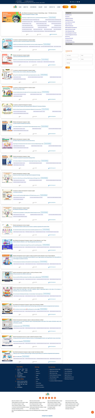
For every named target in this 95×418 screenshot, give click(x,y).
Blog (45, 7)
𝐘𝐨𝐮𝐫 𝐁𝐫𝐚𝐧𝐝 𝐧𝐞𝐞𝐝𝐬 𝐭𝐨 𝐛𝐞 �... (21, 325)
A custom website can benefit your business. (21, 123)
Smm (37, 381)
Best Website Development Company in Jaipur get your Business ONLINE (28, 304)
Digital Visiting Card (68, 23)
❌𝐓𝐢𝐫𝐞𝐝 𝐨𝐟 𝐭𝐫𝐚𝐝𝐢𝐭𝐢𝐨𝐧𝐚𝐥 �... (21, 356)
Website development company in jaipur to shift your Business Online (27, 272)
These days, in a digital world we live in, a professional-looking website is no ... (38, 17)
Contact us (38, 373)
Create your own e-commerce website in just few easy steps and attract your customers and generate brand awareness (36, 306)
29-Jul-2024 (35, 150)
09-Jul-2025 (39, 34)
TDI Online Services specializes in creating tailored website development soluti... (30, 212)
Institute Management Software (71, 34)
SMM (74, 6)
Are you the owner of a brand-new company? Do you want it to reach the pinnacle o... (31, 244)
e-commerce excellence (17, 192)
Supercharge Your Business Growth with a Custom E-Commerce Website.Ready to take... (32, 143)
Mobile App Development (69, 378)
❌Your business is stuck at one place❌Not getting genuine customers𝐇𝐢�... (30, 309)
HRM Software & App (53, 373)
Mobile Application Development (71, 27)
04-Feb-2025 (35, 49)
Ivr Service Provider (53, 378)
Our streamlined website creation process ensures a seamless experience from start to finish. (31, 226)
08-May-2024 (35, 331)
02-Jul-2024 (35, 202)
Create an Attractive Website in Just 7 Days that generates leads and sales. (27, 241)
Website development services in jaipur (21, 225)
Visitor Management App (69, 31)
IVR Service (67, 16)
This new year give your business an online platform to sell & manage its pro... (30, 261)
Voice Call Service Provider (70, 22)
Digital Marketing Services (69, 42)
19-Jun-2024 (35, 234)
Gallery (40, 7)
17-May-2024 (35, 282)
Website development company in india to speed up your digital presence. (28, 287)
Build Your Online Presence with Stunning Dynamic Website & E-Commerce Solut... (30, 109)
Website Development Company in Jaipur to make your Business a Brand (28, 319)
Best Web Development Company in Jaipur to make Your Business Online (28, 352)
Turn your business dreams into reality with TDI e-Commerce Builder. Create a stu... (30, 92)
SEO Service (67, 36)
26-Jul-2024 (35, 185)
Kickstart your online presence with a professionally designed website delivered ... (30, 59)
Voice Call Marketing (68, 371)
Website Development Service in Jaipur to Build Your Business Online (27, 336)
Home (20, 7)
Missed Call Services (68, 373)
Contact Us (52, 7)
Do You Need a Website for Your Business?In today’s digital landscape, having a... (30, 126)
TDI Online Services (68, 40)
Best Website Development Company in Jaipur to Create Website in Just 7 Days (29, 240)
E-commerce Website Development (56, 380)
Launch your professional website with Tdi (21, 56)
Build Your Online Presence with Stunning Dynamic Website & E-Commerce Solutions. (29, 106)
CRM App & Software (69, 18)
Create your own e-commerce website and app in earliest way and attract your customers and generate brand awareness (36, 353)
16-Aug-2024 (35, 116)
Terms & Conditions (39, 385)
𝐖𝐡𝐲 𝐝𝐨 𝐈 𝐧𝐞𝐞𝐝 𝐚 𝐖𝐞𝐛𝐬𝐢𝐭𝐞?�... (21, 341)
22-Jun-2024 (35, 219)
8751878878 (18, 1)
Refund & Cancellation (40, 387)
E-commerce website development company (22, 104)
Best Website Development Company (20, 209)
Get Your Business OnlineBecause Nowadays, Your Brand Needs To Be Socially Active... (31, 293)
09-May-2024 (35, 314)
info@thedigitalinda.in (29, 1)
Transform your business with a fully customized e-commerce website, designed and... (31, 44)
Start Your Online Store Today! (19, 89)
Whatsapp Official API (69, 38)
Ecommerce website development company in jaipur (24, 190)
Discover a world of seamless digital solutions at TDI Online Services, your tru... (30, 195)
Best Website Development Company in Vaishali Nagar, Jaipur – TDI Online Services (39, 13)
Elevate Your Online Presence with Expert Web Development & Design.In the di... (30, 178)
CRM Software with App (54, 371)
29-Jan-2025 (35, 64)
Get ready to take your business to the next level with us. (24, 140)
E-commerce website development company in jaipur (24, 39)
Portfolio (37, 379)
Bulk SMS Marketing (68, 369)
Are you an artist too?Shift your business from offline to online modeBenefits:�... (30, 277)
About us (25, 7)
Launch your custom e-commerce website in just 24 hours (24, 41)
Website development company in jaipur (21, 55)
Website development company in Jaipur (21, 122)
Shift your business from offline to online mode (22, 273)
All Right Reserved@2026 (47, 415)
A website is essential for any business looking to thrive (24, 157)
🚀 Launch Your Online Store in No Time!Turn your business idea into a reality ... (30, 74)
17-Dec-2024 (35, 99)
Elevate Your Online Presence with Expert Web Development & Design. (26, 175)
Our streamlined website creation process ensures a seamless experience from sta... (31, 229)
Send (67, 67)
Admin (27, 34)
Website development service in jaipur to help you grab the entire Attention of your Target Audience (34, 255)
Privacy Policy (38, 383)
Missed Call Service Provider (70, 29)
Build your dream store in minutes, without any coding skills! (24, 71)
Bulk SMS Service (68, 14)
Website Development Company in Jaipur (30, 14)
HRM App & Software (69, 20)
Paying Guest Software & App (55, 369)
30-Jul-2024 (35, 133)
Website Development (53, 34)
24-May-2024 (35, 250)
